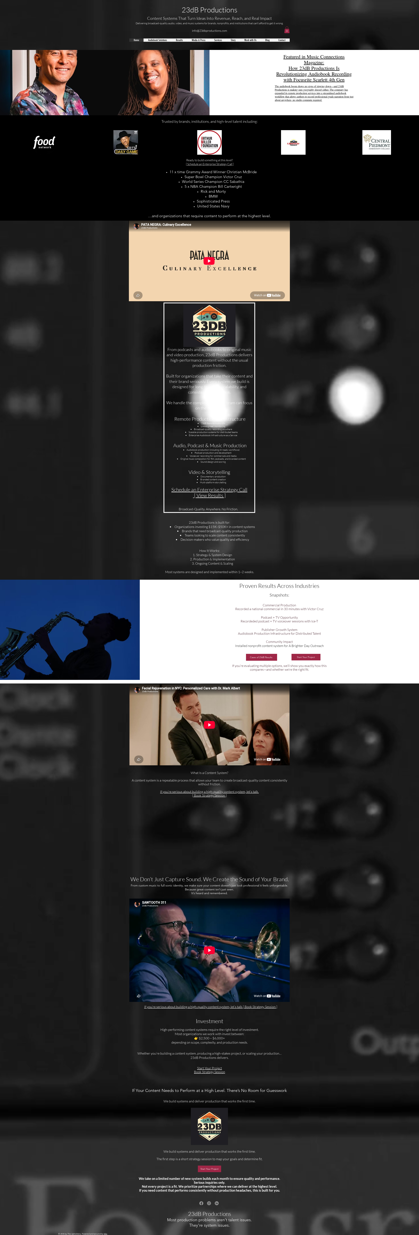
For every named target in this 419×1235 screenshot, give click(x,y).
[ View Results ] (209, 495)
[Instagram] (209, 1203)
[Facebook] (201, 1203)
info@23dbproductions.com (209, 30)
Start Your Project (209, 1068)
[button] (287, 30)
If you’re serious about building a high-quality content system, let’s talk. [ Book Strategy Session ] (209, 793)
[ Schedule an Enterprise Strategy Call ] (210, 164)
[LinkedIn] (217, 1203)
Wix (105, 1234)
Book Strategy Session (209, 1072)
